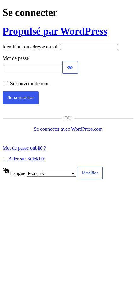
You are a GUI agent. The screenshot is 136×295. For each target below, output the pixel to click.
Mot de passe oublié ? (24, 148)
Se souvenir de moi (29, 83)
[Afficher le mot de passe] (70, 67)
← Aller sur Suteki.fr (23, 158)
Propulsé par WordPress (55, 31)
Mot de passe (16, 58)
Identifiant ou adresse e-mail (31, 46)
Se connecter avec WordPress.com (68, 129)
